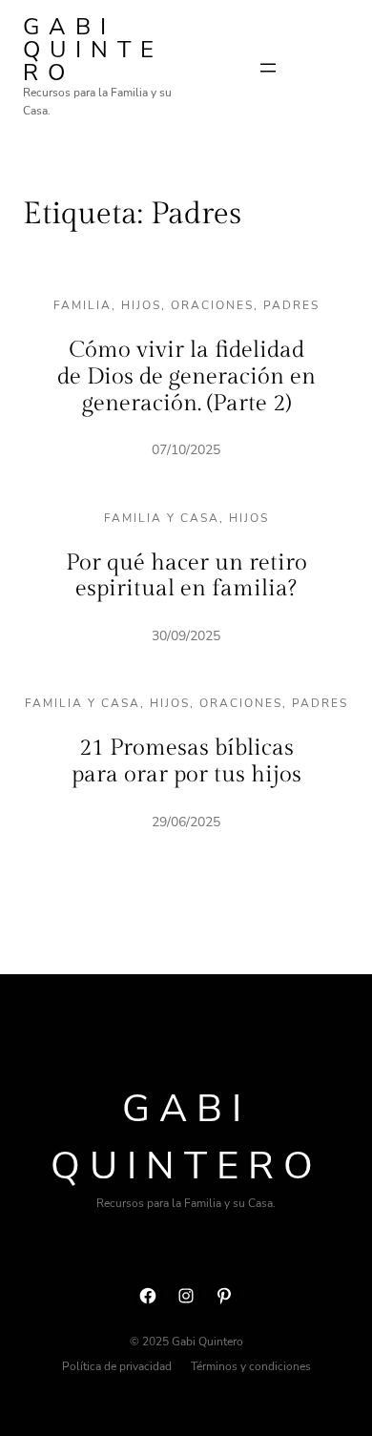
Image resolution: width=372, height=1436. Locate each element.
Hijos (141, 305)
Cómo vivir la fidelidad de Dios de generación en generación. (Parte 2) (186, 376)
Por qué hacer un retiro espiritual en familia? (186, 576)
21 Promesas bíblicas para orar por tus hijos (186, 761)
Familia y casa (161, 518)
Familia (82, 305)
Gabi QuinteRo (93, 49)
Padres (291, 305)
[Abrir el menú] (268, 67)
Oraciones (212, 305)
